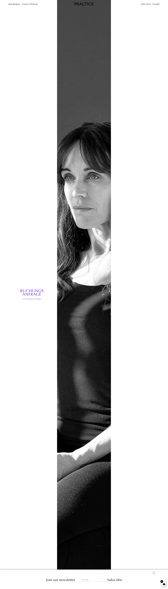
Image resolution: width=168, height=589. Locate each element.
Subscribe (114, 580)
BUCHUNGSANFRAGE (32, 292)
